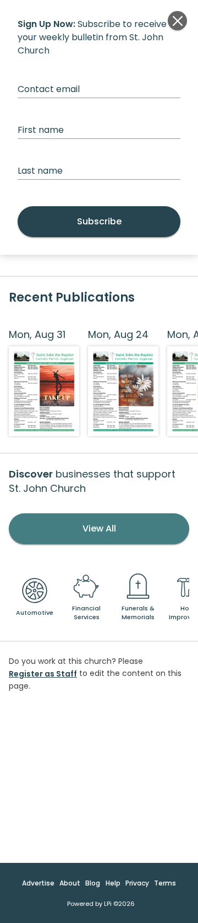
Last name (40, 170)
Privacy (137, 883)
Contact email (49, 89)
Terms (165, 883)
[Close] (177, 20)
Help (113, 883)
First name (41, 130)
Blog (92, 883)
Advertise (38, 883)
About (69, 883)
